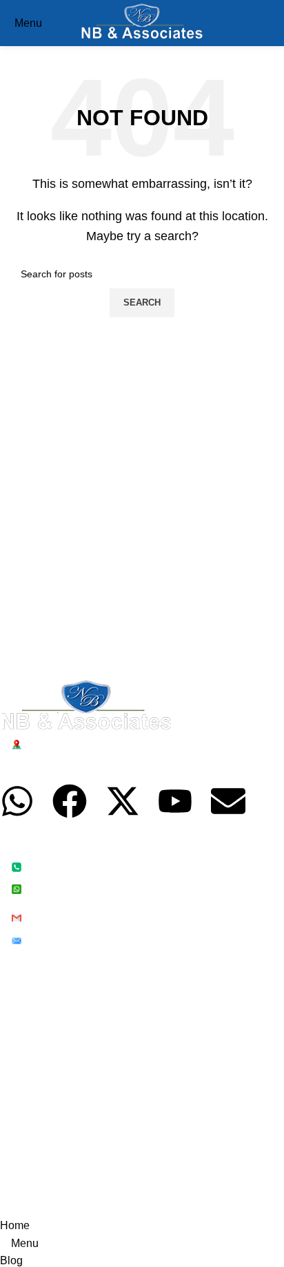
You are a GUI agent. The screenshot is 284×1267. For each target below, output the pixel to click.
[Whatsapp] (17, 801)
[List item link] (131, 877)
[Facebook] (69, 801)
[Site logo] (142, 22)
